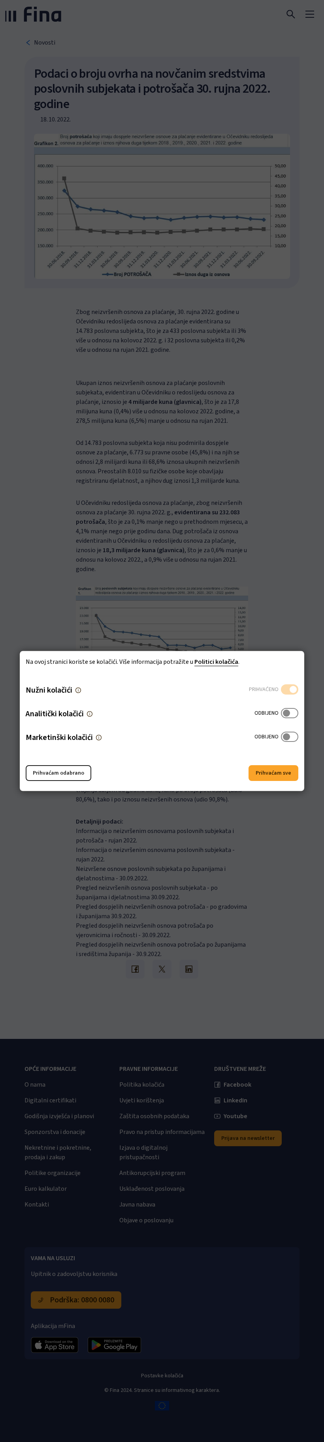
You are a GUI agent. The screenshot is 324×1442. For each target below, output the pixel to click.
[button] (78, 690)
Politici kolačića (216, 661)
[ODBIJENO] (289, 714)
